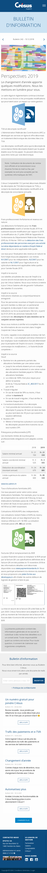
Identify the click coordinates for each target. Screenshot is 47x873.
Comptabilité (30, 848)
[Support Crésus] (23, 6)
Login (33, 870)
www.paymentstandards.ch (27, 568)
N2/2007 (32, 259)
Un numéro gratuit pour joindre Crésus (19, 701)
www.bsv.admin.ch (8, 484)
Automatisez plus (15, 789)
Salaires (28, 846)
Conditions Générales (22, 870)
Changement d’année (18, 760)
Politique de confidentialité (24, 688)
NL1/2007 (14, 262)
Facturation (29, 843)
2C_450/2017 (33, 384)
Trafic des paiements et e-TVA (23, 731)
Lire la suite (23, 722)
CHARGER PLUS (23, 820)
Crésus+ (28, 851)
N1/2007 (4, 259)
